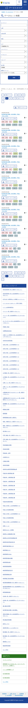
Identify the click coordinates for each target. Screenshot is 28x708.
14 (3, 98)
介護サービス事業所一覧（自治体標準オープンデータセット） (14, 335)
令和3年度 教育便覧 (7, 340)
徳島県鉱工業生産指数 (8, 578)
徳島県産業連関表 (7, 566)
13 (23, 95)
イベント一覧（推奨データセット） (11, 311)
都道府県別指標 (6, 645)
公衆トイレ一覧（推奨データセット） (12, 382)
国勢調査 (5, 413)
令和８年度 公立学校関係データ (11, 369)
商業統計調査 (6, 409)
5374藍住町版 (6, 677)
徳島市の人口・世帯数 (8, 530)
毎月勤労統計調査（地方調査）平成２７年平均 (11, 226)
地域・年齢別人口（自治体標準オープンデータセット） (14, 426)
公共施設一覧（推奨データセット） (11, 373)
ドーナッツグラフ (7, 660)
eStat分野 (3, 33)
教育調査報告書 (6, 592)
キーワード (4, 23)
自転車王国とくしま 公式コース (10, 628)
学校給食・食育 (6, 453)
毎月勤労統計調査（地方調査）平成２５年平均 (11, 257)
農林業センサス (6, 641)
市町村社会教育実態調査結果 (10, 469)
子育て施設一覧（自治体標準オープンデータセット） (14, 440)
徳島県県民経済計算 (8, 570)
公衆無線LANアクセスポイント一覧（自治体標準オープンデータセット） (13, 398)
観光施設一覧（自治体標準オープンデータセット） (14, 636)
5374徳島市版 (6, 673)
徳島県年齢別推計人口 (8, 546)
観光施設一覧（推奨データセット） (11, 632)
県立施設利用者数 (7, 619)
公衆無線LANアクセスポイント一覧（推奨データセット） (13, 393)
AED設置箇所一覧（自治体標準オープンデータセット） (14, 294)
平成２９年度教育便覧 (8, 517)
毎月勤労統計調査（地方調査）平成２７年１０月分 (11, 115)
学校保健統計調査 (7, 445)
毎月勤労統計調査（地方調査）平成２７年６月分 (11, 178)
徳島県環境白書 (6, 562)
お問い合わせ (13, 693)
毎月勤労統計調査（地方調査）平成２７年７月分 (11, 162)
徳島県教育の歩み (7, 554)
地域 (2, 38)
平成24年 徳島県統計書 (9, 477)
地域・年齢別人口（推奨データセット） (12, 421)
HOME (3, 12)
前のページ (8, 95)
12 (19, 95)
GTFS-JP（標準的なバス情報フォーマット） (14, 299)
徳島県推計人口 (6, 550)
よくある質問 (8, 695)
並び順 (2, 65)
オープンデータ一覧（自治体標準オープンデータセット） (14, 322)
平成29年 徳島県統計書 (9, 497)
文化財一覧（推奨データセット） (11, 596)
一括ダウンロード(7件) (10, 118)
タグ (2, 44)
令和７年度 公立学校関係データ (11, 365)
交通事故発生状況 (7, 331)
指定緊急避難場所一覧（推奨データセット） (14, 582)
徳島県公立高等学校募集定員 (10, 538)
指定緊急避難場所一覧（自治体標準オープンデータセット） (14, 587)
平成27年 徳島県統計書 (9, 489)
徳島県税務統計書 (7, 574)
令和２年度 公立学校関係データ (11, 344)
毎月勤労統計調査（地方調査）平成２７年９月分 (11, 131)
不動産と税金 (6, 326)
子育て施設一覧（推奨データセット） (12, 435)
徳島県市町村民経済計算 (9, 542)
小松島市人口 (6, 457)
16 (10, 98)
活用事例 (21, 693)
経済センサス (6, 623)
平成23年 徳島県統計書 (8, 473)
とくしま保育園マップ (8, 669)
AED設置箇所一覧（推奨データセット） (12, 289)
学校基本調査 (6, 449)
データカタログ (16, 8)
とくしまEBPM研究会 (8, 307)
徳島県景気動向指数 (8, 558)
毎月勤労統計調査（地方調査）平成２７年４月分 (11, 210)
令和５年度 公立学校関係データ (11, 356)
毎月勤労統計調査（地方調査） (10, 610)
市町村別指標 (6, 465)
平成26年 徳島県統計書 (9, 485)
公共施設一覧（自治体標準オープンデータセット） (14, 377)
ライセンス (4, 54)
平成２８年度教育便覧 (8, 509)
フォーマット (4, 49)
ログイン (19, 4)
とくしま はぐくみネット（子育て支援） (13, 303)
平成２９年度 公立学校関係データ (11, 513)
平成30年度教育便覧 (8, 501)
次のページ (20, 98)
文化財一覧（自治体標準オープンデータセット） (14, 601)
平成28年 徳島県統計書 (9, 493)
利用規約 (4, 693)
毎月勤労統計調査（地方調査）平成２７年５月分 (11, 194)
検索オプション (5, 70)
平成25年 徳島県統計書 (9, 481)
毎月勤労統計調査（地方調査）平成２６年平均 (11, 241)
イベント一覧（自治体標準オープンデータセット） (14, 316)
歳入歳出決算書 (6, 606)
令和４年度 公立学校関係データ (11, 352)
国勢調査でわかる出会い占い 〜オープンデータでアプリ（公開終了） (14, 664)
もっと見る (5, 649)
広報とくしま (6, 526)
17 (14, 98)
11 (15, 95)
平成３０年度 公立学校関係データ (11, 522)
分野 (2, 28)
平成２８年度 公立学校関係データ (11, 505)
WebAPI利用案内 (19, 695)
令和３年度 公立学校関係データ (11, 348)
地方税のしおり (6, 431)
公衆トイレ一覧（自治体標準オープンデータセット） (14, 387)
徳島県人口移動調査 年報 (9, 534)
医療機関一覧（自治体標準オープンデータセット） (14, 404)
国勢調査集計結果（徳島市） (10, 417)
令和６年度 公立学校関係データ (11, 360)
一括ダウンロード (21, 107)
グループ (3, 60)
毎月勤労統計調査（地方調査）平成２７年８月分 (11, 146)
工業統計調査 (6, 461)
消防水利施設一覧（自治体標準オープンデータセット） (14, 615)
